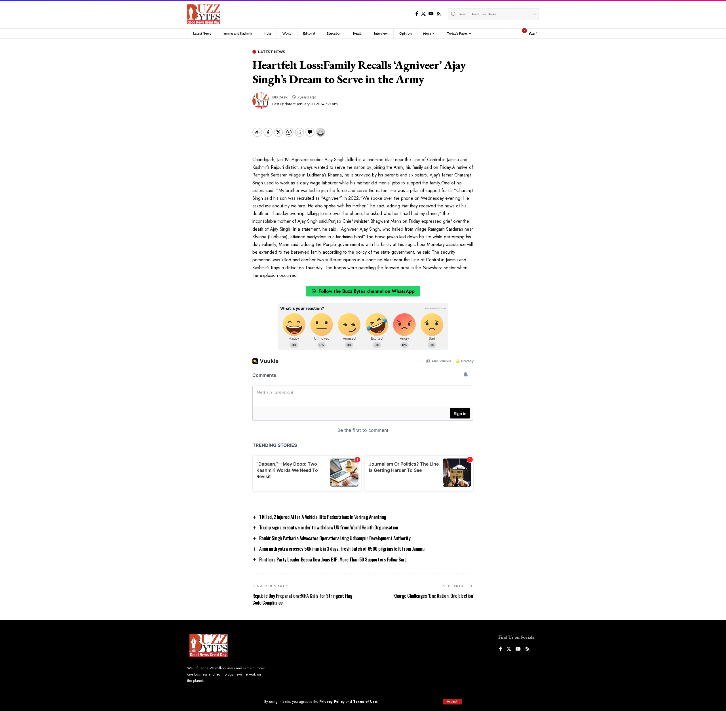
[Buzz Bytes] (203, 14)
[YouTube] (431, 14)
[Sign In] (510, 33)
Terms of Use (365, 701)
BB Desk (280, 97)
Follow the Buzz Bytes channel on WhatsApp (366, 291)
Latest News (271, 52)
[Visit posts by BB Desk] (260, 100)
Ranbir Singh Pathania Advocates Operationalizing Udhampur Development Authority (335, 538)
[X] (423, 14)
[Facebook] (417, 14)
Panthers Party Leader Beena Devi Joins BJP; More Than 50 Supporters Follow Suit (332, 559)
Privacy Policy (332, 701)
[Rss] (438, 14)
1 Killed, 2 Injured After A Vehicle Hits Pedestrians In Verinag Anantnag (322, 516)
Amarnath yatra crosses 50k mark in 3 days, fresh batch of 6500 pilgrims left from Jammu (342, 548)
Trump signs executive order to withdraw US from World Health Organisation (328, 527)
